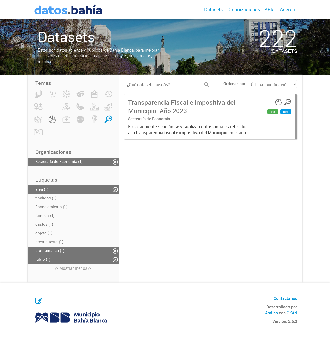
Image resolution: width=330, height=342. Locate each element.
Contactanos (285, 298)
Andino (271, 313)
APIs (269, 9)
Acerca (287, 9)
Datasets (213, 9)
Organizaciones (243, 9)
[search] (207, 84)
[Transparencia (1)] (108, 122)
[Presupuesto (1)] (52, 122)
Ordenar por (234, 83)
